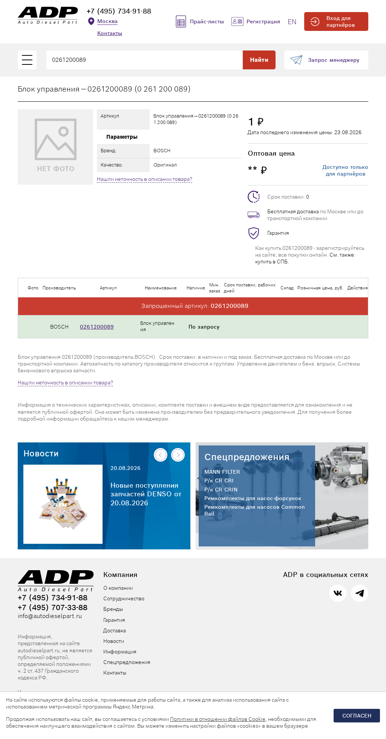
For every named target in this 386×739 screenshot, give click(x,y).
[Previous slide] (160, 455)
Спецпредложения (247, 457)
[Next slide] (178, 455)
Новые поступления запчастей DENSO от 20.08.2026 (145, 494)
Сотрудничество (123, 598)
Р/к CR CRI (219, 480)
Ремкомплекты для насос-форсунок (252, 498)
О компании (118, 587)
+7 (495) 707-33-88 (52, 607)
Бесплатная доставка (293, 211)
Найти (259, 60)
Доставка (114, 630)
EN (292, 21)
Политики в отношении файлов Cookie (217, 719)
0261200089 (97, 326)
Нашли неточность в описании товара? (144, 179)
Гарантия (278, 233)
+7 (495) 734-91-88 (119, 11)
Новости (41, 453)
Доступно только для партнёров (345, 170)
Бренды (113, 609)
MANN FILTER (222, 471)
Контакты (109, 33)
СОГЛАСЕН (356, 715)
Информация (119, 651)
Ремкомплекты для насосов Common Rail (254, 510)
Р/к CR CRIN (220, 489)
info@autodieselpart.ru (50, 616)
